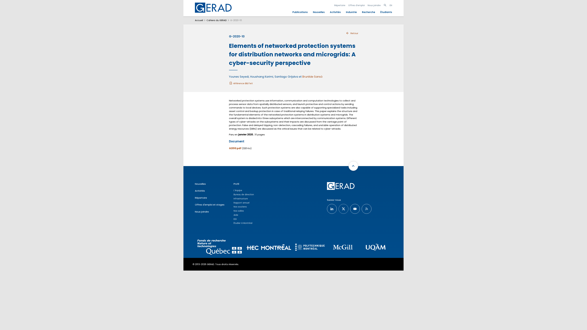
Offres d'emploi (356, 5)
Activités (335, 12)
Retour (354, 33)
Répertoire (339, 5)
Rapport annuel (241, 202)
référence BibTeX (243, 83)
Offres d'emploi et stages (209, 204)
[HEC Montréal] (269, 247)
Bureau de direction (244, 194)
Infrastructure (241, 198)
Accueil (199, 20)
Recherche (368, 12)
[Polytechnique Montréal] (310, 247)
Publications (300, 12)
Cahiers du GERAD (217, 20)
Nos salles (239, 210)
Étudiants (386, 12)
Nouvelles (319, 12)
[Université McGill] (342, 247)
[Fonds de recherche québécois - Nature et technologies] (219, 247)
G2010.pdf (235, 148)
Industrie (351, 12)
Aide (236, 215)
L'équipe (238, 190)
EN (391, 5)
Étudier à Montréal (243, 223)
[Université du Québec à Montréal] (375, 248)
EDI (235, 219)
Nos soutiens (240, 206)
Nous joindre (374, 5)
